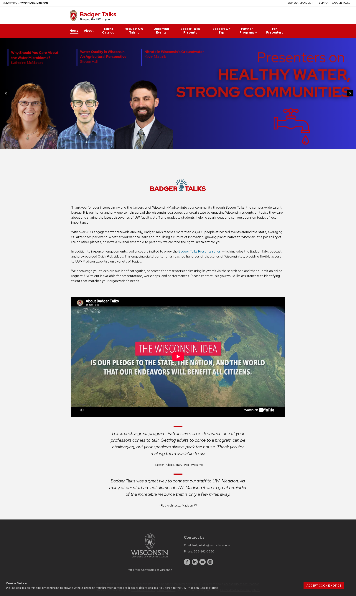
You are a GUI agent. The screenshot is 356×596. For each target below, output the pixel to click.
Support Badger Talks (334, 2)
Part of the (149, 570)
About (89, 31)
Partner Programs (247, 30)
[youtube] (202, 562)
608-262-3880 (204, 551)
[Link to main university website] (149, 558)
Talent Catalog (108, 30)
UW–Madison (25, 3)
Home (74, 31)
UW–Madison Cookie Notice (200, 588)
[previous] (6, 93)
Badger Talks (98, 14)
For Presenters (274, 30)
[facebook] (187, 562)
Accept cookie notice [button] (323, 585)
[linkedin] (195, 562)
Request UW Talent (134, 30)
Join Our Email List (300, 2)
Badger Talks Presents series (199, 251)
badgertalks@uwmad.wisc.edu (211, 545)
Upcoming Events (161, 30)
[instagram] (210, 562)
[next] (350, 93)
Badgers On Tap (221, 30)
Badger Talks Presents (190, 30)
